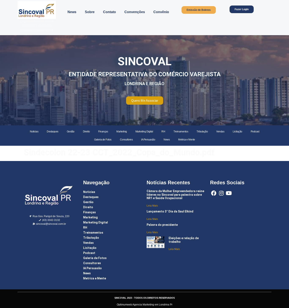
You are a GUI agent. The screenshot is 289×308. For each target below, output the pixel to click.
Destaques (52, 131)
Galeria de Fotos (102, 139)
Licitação (237, 131)
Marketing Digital (144, 131)
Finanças (103, 131)
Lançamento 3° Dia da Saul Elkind (170, 211)
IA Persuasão (148, 139)
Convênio (161, 12)
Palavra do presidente (162, 224)
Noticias (34, 131)
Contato (109, 12)
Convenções (134, 12)
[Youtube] (228, 193)
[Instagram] (221, 193)
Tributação (202, 131)
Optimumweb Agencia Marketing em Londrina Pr (144, 304)
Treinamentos (180, 131)
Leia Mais (152, 205)
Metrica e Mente (186, 139)
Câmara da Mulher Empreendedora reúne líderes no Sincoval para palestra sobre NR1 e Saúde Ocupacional (175, 194)
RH (163, 131)
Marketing (121, 131)
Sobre (90, 12)
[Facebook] (213, 193)
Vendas (220, 131)
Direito (86, 131)
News (71, 12)
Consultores (126, 139)
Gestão (70, 131)
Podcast (255, 131)
